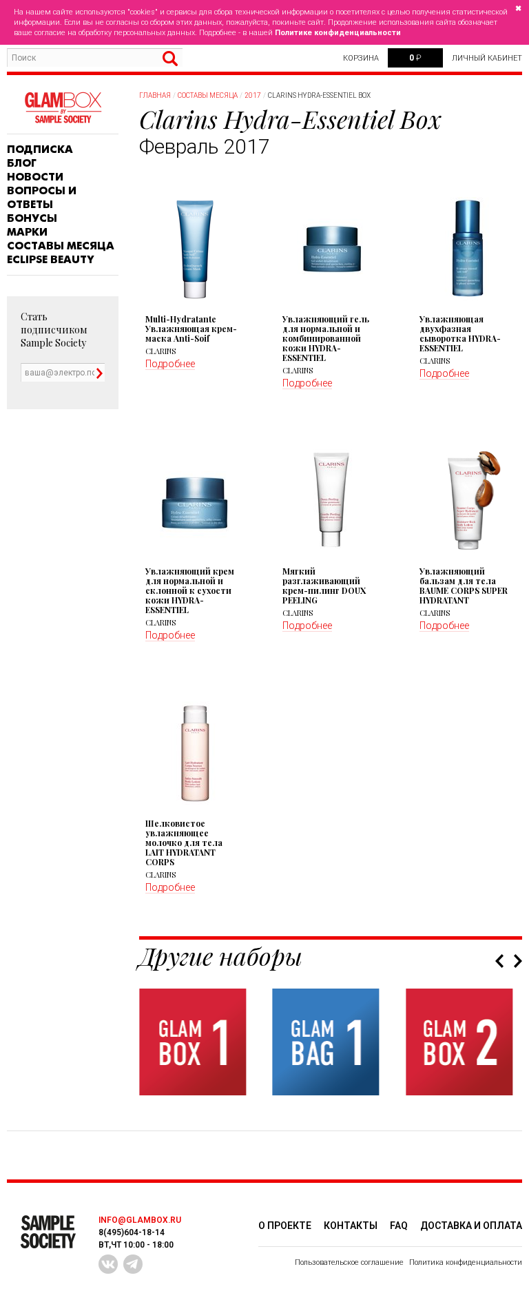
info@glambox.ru (139, 1220)
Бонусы (32, 218)
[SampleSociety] (62, 108)
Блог (22, 163)
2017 (253, 95)
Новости (35, 177)
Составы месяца (60, 246)
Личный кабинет (487, 58)
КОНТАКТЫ (350, 1225)
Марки (27, 232)
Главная (155, 95)
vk (108, 1264)
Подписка (40, 149)
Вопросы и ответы (41, 197)
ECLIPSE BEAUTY (50, 260)
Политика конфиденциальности (465, 1262)
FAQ (399, 1225)
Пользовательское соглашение (349, 1262)
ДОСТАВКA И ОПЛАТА (471, 1225)
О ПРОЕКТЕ (284, 1225)
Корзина (361, 58)
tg (133, 1264)
